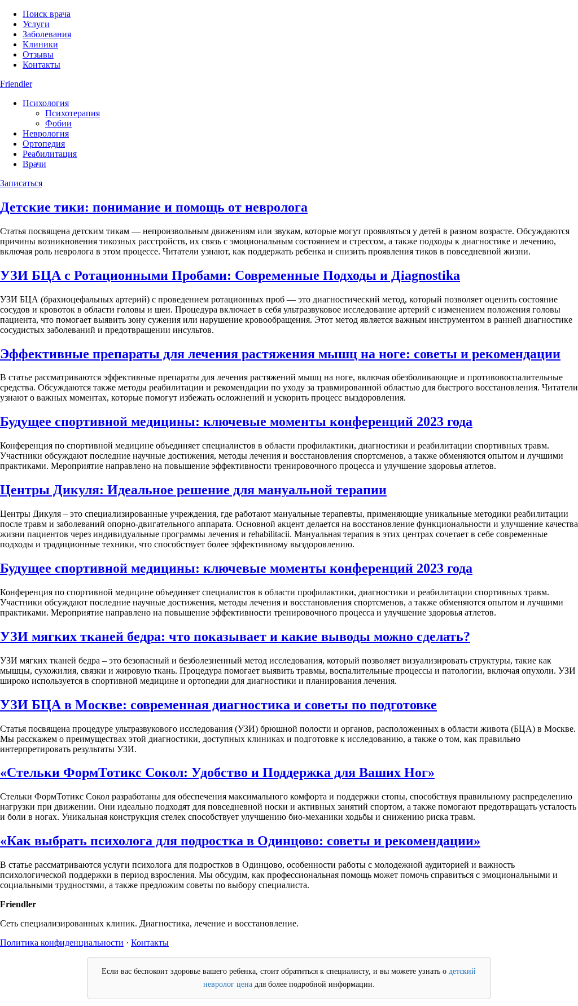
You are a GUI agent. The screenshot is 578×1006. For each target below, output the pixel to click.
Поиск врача (47, 14)
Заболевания (47, 34)
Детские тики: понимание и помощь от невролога (154, 207)
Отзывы (38, 54)
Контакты (41, 64)
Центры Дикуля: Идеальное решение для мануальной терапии (193, 489)
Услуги (36, 24)
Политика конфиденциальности (62, 942)
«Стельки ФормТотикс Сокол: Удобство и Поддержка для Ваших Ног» (217, 772)
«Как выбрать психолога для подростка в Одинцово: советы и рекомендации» (240, 840)
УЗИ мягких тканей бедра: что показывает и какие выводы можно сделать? (235, 636)
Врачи (34, 164)
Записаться (21, 183)
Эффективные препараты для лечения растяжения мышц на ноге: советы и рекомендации (280, 353)
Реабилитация (50, 154)
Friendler (16, 84)
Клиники (40, 44)
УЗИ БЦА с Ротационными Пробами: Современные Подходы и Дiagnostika (230, 275)
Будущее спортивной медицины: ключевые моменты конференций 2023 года (236, 421)
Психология (46, 103)
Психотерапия (72, 113)
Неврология (46, 133)
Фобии (58, 123)
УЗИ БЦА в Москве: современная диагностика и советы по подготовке (218, 704)
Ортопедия (44, 143)
